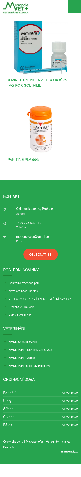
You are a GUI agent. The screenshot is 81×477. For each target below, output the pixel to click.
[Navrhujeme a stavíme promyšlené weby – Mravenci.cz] (69, 451)
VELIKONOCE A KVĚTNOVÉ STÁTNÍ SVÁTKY (40, 299)
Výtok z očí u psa (20, 315)
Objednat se (40, 254)
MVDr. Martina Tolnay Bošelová (29, 366)
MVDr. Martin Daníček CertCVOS (30, 350)
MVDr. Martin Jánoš (22, 358)
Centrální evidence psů (24, 283)
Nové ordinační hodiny (23, 291)
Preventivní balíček (21, 307)
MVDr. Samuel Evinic (23, 342)
